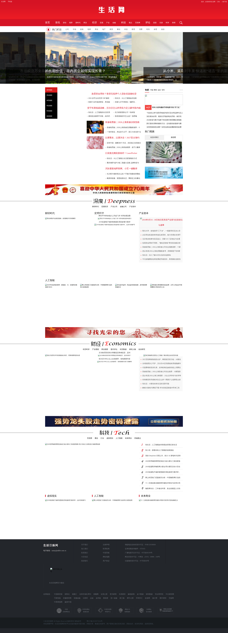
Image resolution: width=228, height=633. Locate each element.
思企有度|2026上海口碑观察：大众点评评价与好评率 (161, 376)
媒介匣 (154, 598)
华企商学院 (159, 594)
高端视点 (137, 438)
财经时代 (95, 206)
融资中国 (68, 602)
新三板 (122, 598)
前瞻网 (95, 594)
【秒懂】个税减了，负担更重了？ (163, 161)
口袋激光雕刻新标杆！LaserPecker (121, 153)
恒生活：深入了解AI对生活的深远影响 (156, 255)
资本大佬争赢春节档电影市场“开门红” (166, 107)
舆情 (173, 23)
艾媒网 (171, 598)
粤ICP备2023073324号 (94, 621)
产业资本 (132, 206)
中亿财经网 (170, 594)
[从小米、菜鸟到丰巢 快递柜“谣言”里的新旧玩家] (114, 64)
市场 (74, 29)
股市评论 (114, 349)
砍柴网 (147, 598)
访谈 (161, 23)
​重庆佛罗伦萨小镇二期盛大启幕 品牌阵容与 (123, 163)
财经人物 (132, 349)
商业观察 (104, 349)
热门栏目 (57, 29)
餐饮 (118, 29)
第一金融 (114, 598)
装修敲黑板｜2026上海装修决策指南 (122, 122)
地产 (104, 29)
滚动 (64, 23)
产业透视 (95, 349)
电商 (89, 29)
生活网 (3, 1)
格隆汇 (74, 594)
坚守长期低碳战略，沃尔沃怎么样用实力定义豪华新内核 (114, 108)
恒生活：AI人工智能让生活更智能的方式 (122, 158)
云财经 (85, 598)
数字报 (225, 1)
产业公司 (114, 206)
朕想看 (173, 137)
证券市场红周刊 (85, 594)
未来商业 (128, 438)
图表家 (105, 598)
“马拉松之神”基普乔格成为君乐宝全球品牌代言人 (165, 113)
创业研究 (141, 349)
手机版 (10, 1)
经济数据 (123, 349)
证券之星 (104, 594)
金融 (114, 23)
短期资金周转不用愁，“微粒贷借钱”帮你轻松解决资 (161, 243)
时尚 (148, 29)
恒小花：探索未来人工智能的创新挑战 (159, 450)
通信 (96, 438)
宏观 (101, 23)
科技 (126, 29)
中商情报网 (58, 602)
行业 (102, 438)
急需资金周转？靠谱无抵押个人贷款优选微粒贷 (114, 94)
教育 (133, 29)
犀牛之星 (130, 598)
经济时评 (86, 349)
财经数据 (149, 594)
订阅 (218, 1)
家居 (111, 29)
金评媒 (98, 598)
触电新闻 (131, 594)
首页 (47, 22)
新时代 (78, 23)
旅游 (162, 29)
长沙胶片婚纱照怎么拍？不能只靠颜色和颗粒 (123, 174)
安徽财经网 (67, 598)
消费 (140, 29)
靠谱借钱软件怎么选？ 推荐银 (126, 116)
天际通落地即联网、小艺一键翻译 (121, 168)
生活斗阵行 (154, 137)
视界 (71, 23)
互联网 (137, 23)
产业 (107, 23)
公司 (67, 29)
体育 (155, 29)
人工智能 (50, 280)
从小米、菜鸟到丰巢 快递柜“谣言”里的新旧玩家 (114, 71)
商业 (85, 23)
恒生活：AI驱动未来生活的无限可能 (155, 384)
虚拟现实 (110, 438)
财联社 (67, 594)
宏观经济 (104, 206)
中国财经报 (58, 594)
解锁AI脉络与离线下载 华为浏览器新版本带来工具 (161, 388)
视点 (130, 23)
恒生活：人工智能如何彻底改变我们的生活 (161, 445)
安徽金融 (77, 598)
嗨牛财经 (163, 598)
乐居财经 (122, 594)
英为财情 (113, 594)
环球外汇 (139, 598)
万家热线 (57, 598)
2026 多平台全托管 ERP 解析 (98, 98)
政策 (81, 29)
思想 (155, 23)
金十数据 (140, 594)
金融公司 (123, 206)
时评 (167, 23)
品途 (91, 598)
